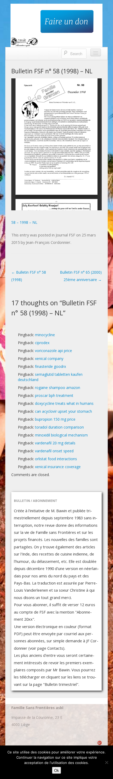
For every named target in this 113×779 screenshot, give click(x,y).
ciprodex (42, 342)
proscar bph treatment (54, 395)
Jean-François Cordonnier (48, 242)
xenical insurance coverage (58, 466)
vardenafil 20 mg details (55, 442)
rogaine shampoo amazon (57, 387)
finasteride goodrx (50, 366)
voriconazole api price (53, 350)
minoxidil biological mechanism (61, 435)
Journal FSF (65, 235)
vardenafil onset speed (54, 450)
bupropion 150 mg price (55, 419)
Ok (56, 770)
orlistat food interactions (56, 458)
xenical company (49, 358)
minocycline (45, 334)
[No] (106, 762)
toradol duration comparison (59, 427)
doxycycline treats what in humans (64, 403)
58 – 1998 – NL (24, 222)
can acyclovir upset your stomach (63, 411)
